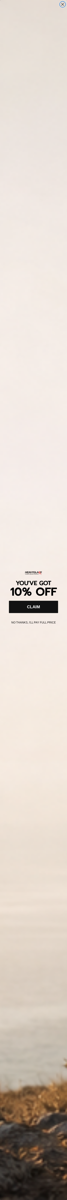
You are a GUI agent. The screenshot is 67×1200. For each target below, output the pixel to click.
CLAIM (33, 607)
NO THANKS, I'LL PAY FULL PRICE (33, 622)
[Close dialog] (63, 4)
